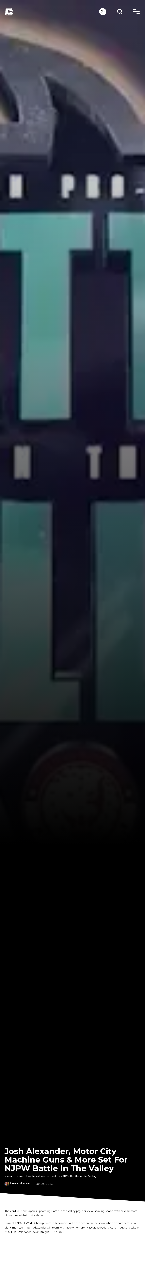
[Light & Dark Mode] (102, 11)
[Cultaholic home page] (52, 12)
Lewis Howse (20, 1183)
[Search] (119, 11)
